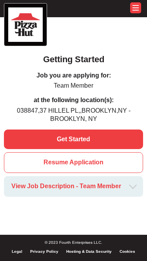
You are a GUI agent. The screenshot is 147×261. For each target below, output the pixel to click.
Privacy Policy (44, 251)
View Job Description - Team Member (66, 186)
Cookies (127, 251)
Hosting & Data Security (89, 251)
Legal (17, 251)
